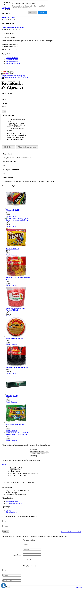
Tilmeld (4, 464)
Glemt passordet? (75, 532)
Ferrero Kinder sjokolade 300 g (17, 220)
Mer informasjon (27, 147)
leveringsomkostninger (13, 63)
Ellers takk (32, 12)
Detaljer (8, 147)
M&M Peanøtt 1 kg (12, 249)
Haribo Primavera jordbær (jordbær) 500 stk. (15, 309)
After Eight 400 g (12, 396)
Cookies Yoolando (12, 58)
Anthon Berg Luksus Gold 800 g (17, 434)
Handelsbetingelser (12, 59)
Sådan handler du (11, 512)
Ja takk (42, 12)
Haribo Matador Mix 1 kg (15, 338)
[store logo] (7, 73)
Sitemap (8, 510)
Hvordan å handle (12, 61)
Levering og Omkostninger (14, 503)
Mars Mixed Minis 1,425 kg (15, 424)
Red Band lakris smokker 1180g (17, 367)
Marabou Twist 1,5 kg (13, 210)
